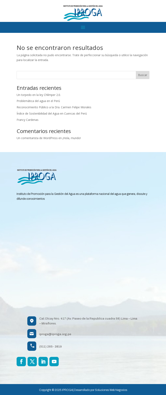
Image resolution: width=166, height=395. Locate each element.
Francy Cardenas (27, 120)
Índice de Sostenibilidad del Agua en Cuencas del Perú (52, 113)
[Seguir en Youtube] (54, 361)
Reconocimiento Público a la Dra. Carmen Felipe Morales (54, 107)
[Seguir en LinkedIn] (43, 361)
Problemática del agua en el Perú (38, 101)
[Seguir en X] (32, 361)
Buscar (142, 75)
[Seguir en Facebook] (21, 361)
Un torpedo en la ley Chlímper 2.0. (39, 95)
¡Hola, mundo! (72, 138)
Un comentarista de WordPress (37, 138)
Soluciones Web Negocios (111, 390)
